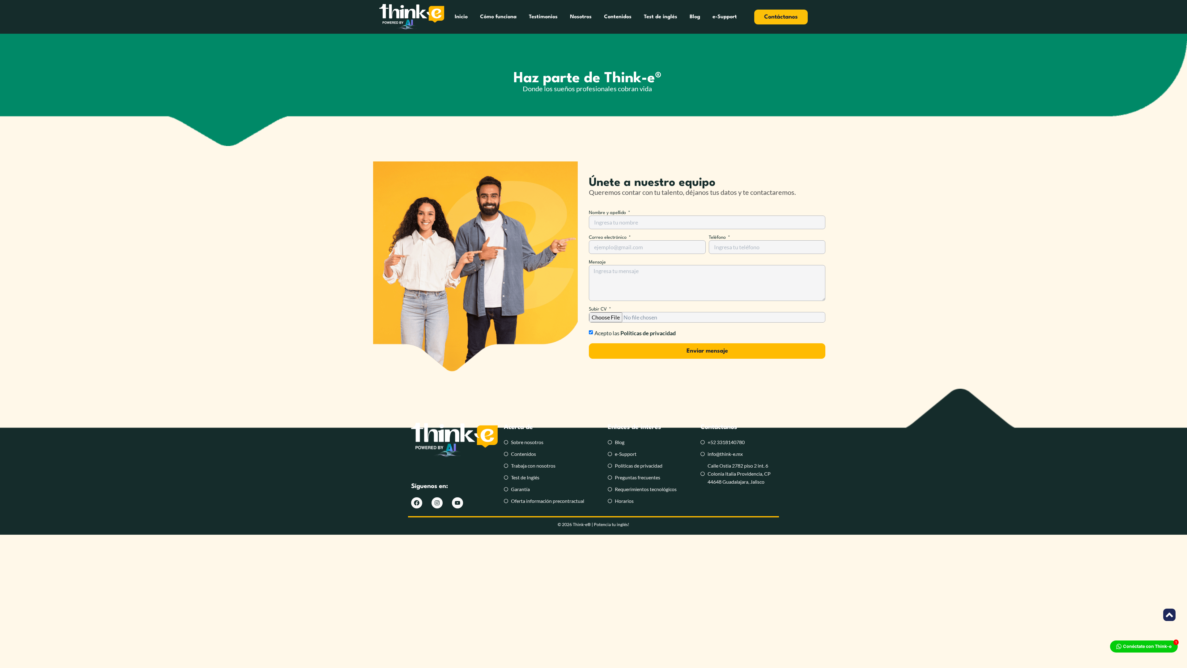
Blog (695, 16)
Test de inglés (660, 16)
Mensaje (597, 262)
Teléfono (718, 237)
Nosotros (581, 16)
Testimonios (543, 16)
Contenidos (618, 16)
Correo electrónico (608, 237)
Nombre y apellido (608, 213)
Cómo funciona (498, 16)
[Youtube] (457, 502)
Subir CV (598, 309)
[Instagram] (437, 502)
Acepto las (635, 332)
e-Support (725, 16)
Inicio (461, 16)
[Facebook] (416, 502)
